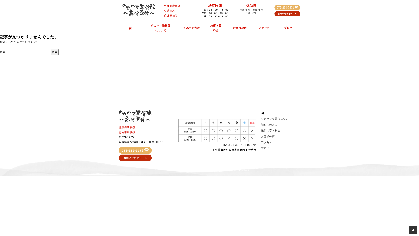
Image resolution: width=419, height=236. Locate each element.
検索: (3, 52)
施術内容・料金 (270, 130)
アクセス (264, 28)
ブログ (288, 28)
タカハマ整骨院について (160, 28)
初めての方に (191, 28)
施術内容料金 (215, 28)
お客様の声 (240, 28)
